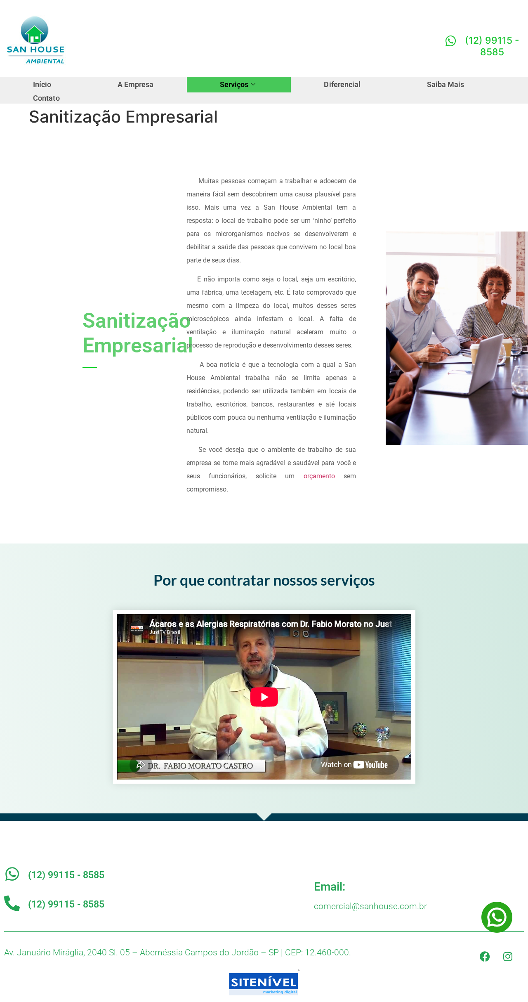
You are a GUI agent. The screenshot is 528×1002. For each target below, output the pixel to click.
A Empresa (136, 84)
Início (42, 84)
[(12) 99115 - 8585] (12, 874)
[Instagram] (507, 956)
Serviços (234, 84)
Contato (46, 98)
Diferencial (342, 84)
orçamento (319, 476)
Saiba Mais (445, 84)
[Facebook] (485, 956)
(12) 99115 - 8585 (66, 875)
